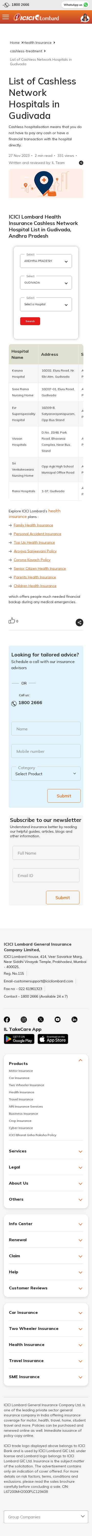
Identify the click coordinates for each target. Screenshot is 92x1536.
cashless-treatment (26, 51)
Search (30, 321)
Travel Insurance (21, 1099)
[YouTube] (57, 1020)
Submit (64, 795)
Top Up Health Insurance (34, 542)
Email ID (25, 875)
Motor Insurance (21, 1071)
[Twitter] (41, 1020)
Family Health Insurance (33, 525)
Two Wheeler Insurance (26, 1085)
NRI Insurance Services (26, 1106)
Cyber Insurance (21, 1128)
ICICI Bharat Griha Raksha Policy (32, 1135)
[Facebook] (7, 1020)
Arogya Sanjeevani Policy (35, 551)
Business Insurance (23, 1113)
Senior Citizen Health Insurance (40, 568)
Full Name (27, 853)
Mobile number (30, 751)
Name (22, 728)
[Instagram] (24, 1020)
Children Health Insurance (35, 585)
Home (15, 42)
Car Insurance (19, 1078)
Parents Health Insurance (35, 577)
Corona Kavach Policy (32, 559)
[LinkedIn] (74, 1020)
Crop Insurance (20, 1121)
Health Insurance (38, 42)
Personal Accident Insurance (37, 533)
